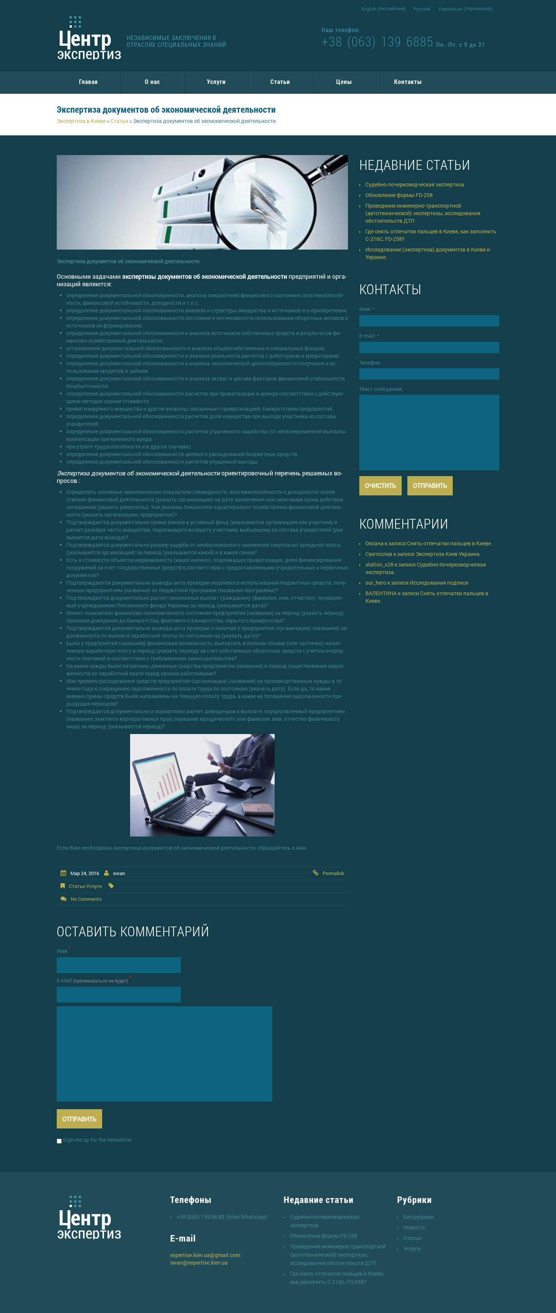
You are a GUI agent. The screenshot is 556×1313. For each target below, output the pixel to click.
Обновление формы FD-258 (399, 195)
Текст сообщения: (381, 389)
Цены (344, 81)
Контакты (408, 81)
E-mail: (369, 335)
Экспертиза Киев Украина (448, 553)
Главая (88, 81)
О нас (152, 81)
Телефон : (371, 362)
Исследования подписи (439, 582)
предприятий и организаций (201, 280)
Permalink (333, 873)
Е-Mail (94, 980)
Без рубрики (419, 1216)
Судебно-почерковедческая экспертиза (414, 184)
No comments (86, 899)
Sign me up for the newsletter (97, 1139)
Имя (64, 950)
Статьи (280, 81)
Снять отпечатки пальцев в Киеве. (449, 543)
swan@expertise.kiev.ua (199, 1262)
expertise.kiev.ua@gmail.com (205, 1255)
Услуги (216, 81)
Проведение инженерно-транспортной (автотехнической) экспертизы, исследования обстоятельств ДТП (422, 213)
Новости (414, 1227)
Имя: (366, 308)
